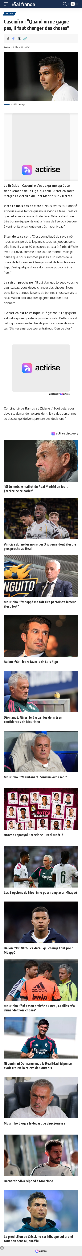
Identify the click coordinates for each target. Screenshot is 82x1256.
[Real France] (25, 4)
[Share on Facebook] (13, 38)
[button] (7, 4)
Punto (7, 47)
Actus (9, 13)
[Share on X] (19, 38)
